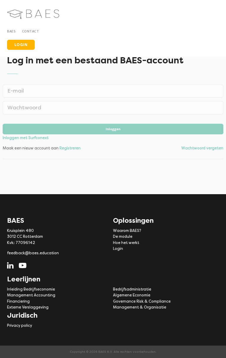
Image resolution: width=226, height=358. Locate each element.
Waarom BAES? (127, 230)
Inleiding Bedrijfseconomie (31, 289)
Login (118, 248)
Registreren (70, 148)
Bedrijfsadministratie (132, 289)
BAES (12, 31)
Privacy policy (19, 325)
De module (122, 236)
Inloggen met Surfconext (26, 138)
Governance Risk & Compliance (142, 301)
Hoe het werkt (126, 242)
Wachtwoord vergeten (202, 148)
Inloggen (113, 129)
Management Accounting (31, 295)
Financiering (18, 301)
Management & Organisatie (139, 307)
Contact (30, 31)
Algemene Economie (131, 295)
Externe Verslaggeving (28, 307)
